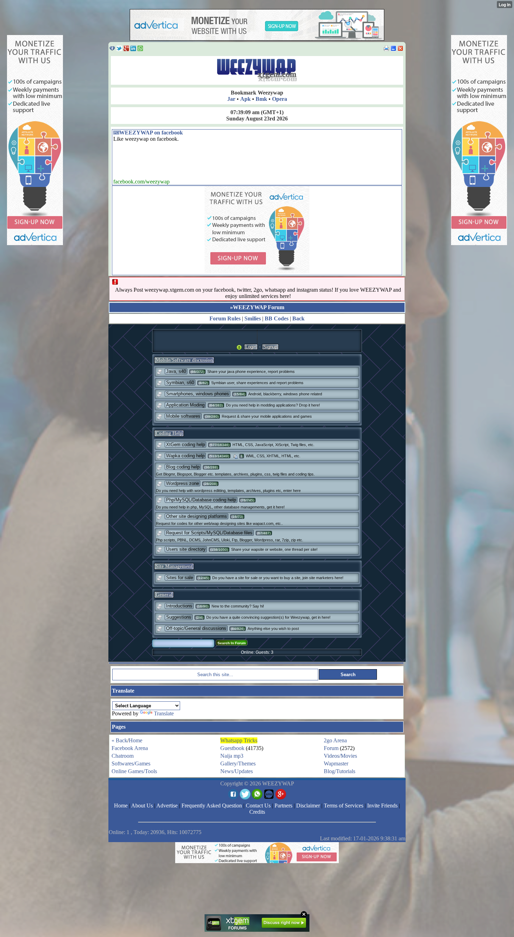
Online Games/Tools (134, 771)
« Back (119, 740)
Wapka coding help (185, 455)
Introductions (179, 606)
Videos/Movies (340, 756)
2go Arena (335, 740)
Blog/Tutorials (339, 771)
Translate (164, 713)
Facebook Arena (130, 748)
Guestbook (232, 748)
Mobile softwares (183, 416)
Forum (331, 748)
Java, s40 (176, 371)
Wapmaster (336, 763)
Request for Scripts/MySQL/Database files (209, 532)
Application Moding (185, 405)
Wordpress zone (182, 483)
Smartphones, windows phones (197, 393)
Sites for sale (179, 577)
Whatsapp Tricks (238, 740)
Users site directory (186, 549)
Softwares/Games (131, 763)
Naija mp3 (231, 756)
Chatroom (123, 756)
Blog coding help (183, 467)
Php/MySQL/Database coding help (201, 499)
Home (135, 740)
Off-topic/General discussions (196, 628)
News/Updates (236, 771)
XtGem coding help (185, 444)
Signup (270, 346)
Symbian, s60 (180, 382)
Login (250, 346)
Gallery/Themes (238, 763)
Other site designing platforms (196, 516)
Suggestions (178, 617)
